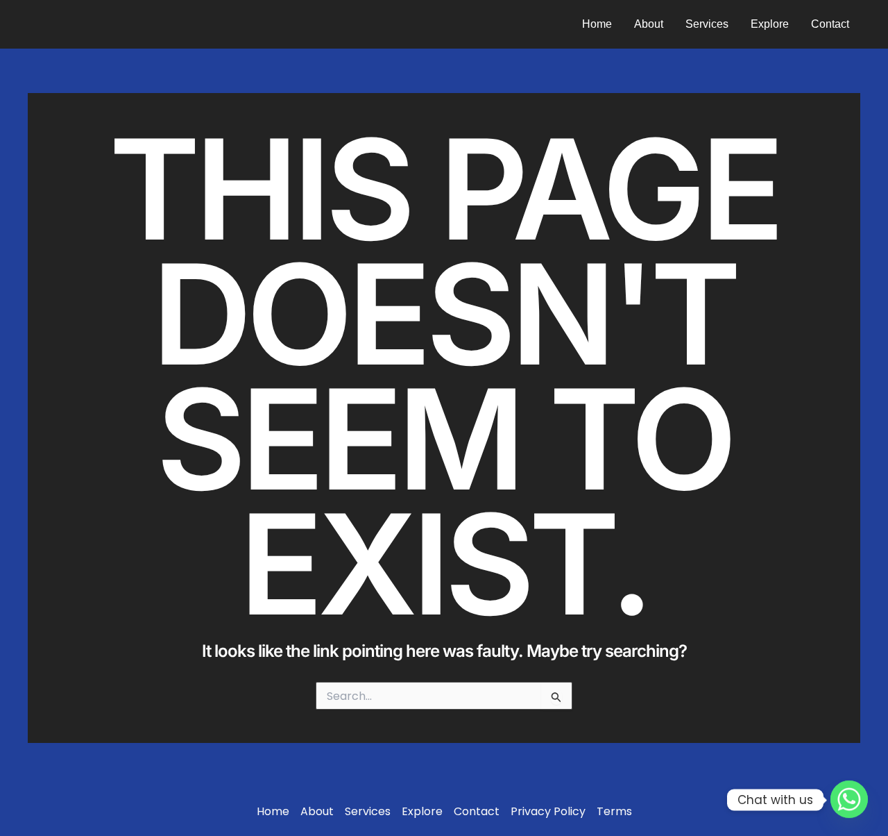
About (648, 24)
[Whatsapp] (849, 800)
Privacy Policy (548, 811)
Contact (830, 24)
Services (706, 24)
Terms (614, 811)
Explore (770, 24)
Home (597, 24)
